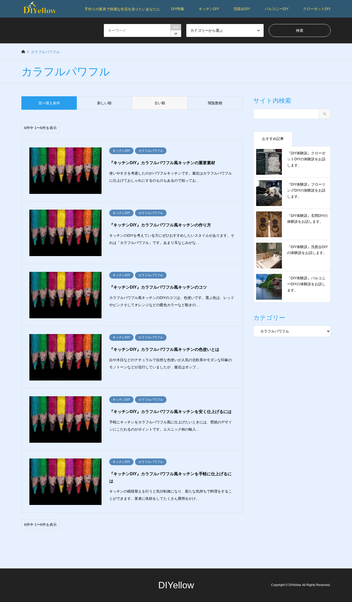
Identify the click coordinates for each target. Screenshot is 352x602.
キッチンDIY (209, 9)
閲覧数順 (215, 103)
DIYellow (176, 585)
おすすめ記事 (273, 139)
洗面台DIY (241, 9)
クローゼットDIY (317, 9)
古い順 (159, 103)
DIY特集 (177, 9)
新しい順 (104, 103)
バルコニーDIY (277, 9)
